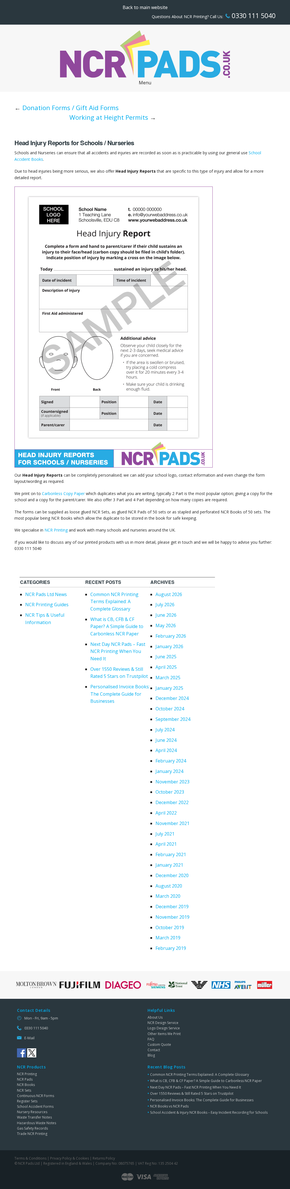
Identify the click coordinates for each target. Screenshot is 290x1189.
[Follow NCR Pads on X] (31, 1052)
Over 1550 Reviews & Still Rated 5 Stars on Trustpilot (191, 1093)
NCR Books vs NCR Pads (169, 1106)
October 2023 (169, 792)
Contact (154, 1049)
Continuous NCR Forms (35, 1095)
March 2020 (167, 896)
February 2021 (170, 854)
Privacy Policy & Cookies (69, 1158)
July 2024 (164, 730)
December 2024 (172, 698)
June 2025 (165, 657)
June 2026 (165, 615)
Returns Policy (104, 1158)
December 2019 (172, 906)
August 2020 (168, 886)
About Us (155, 1017)
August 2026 (168, 594)
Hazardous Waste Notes (36, 1123)
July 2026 (164, 604)
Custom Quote (159, 1044)
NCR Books (26, 1084)
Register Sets (27, 1101)
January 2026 (169, 646)
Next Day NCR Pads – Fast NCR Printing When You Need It (117, 651)
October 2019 (169, 927)
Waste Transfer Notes (34, 1117)
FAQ (151, 1039)
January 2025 (169, 688)
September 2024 (172, 719)
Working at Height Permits (108, 117)
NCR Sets (24, 1090)
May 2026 (165, 625)
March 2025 (167, 677)
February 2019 (170, 948)
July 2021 (164, 834)
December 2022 (172, 802)
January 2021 (169, 865)
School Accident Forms (35, 1106)
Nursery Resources (32, 1111)
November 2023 (172, 782)
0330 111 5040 (253, 15)
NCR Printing (56, 530)
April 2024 (166, 750)
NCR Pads (25, 1079)
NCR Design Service (163, 1022)
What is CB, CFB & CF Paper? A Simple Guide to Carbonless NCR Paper (116, 626)
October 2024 (169, 709)
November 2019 (172, 917)
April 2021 (166, 844)
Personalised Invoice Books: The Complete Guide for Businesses (120, 694)
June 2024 (165, 740)
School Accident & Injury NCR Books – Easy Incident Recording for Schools (209, 1112)
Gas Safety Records (32, 1128)
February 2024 (170, 761)
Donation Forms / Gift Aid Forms (70, 107)
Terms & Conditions (30, 1158)
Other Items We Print (164, 1033)
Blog (151, 1055)
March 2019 (167, 938)
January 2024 (169, 771)
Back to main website (145, 7)
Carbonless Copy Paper (63, 493)
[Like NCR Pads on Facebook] (21, 1052)
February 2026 (170, 636)
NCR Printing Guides (47, 604)
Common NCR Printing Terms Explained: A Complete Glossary (114, 601)
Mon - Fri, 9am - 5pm (41, 1018)
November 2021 (172, 823)
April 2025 (166, 667)
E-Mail (29, 1037)
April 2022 (166, 813)
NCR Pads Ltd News (46, 594)
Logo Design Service (164, 1028)
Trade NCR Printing (32, 1133)
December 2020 (172, 875)
